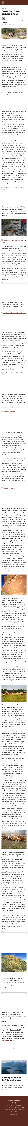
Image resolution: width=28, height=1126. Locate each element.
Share (23, 20)
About (12, 1105)
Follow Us (15, 1111)
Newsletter (22, 1109)
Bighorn (3, 8)
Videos (22, 1107)
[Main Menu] (25, 2)
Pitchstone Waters (12, 1100)
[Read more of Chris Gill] (3, 19)
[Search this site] (23, 2)
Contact (15, 1109)
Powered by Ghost (14, 1114)
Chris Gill (4, 22)
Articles (17, 1107)
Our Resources (9, 1107)
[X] (12, 1103)
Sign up (7, 1105)
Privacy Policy (8, 1109)
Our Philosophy (19, 1105)
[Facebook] (15, 1103)
